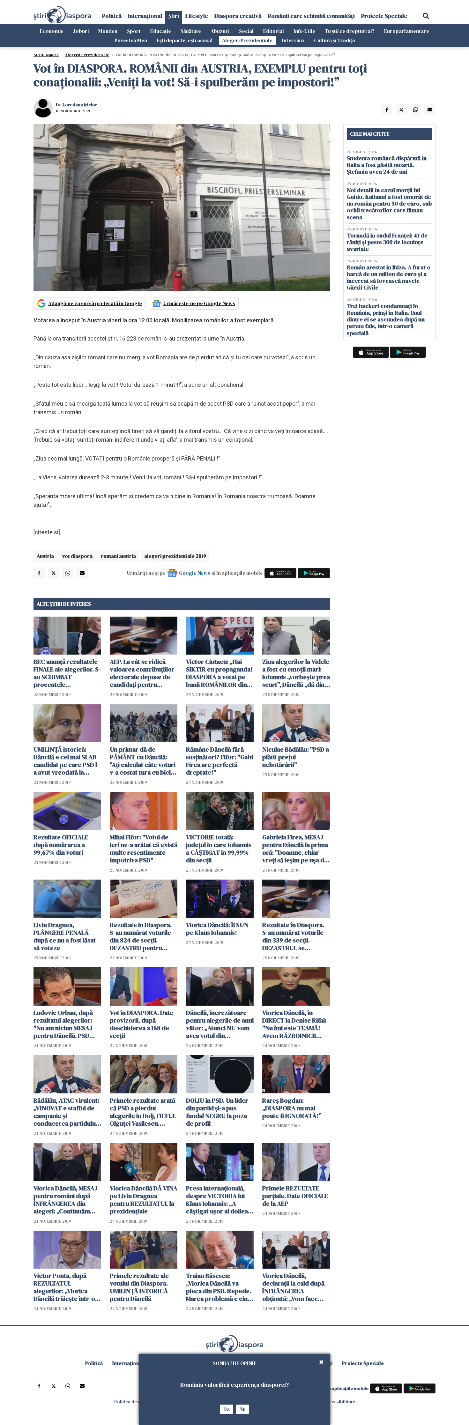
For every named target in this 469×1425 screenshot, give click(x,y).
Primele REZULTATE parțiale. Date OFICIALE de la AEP (295, 1195)
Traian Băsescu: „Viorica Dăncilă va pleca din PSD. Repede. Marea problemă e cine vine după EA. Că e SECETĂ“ (218, 1287)
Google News (194, 572)
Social (246, 30)
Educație (160, 30)
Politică (112, 16)
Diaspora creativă (237, 16)
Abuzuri (220, 30)
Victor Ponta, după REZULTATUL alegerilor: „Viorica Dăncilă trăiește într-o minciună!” (64, 1287)
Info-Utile (304, 30)
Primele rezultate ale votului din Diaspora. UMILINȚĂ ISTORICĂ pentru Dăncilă (139, 1287)
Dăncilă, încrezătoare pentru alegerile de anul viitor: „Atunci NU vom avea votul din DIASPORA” (220, 1024)
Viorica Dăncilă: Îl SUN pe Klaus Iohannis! (217, 928)
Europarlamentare (406, 30)
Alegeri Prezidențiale (247, 40)
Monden (107, 30)
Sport (134, 30)
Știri (173, 16)
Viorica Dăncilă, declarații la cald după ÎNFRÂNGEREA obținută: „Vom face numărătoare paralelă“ (294, 1287)
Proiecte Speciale (384, 16)
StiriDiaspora (46, 54)
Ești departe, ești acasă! (184, 40)
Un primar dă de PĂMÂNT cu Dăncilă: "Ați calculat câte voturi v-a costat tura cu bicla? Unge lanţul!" (143, 761)
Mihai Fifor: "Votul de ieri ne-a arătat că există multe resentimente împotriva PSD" (143, 848)
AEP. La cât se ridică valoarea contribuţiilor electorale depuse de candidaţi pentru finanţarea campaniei (142, 673)
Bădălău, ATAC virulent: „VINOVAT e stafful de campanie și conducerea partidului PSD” (66, 1112)
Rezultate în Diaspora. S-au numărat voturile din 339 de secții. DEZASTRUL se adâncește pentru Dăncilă (293, 936)
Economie (51, 30)
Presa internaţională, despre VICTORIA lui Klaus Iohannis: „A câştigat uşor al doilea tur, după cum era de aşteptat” (217, 1199)
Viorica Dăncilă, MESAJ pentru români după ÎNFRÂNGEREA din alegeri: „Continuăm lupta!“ (66, 1199)
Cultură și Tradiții (334, 40)
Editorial (273, 30)
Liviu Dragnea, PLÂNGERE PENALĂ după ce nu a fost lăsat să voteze (65, 936)
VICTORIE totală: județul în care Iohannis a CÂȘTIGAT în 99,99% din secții (218, 848)
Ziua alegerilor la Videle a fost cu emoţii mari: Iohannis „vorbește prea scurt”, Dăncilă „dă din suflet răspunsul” (296, 673)
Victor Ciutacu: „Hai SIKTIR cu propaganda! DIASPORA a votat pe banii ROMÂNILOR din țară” (219, 673)
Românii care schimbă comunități (311, 16)
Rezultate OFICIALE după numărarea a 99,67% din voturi (61, 844)
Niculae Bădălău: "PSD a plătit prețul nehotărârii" (295, 757)
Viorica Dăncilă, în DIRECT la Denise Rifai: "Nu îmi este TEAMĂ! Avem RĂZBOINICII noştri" (294, 1024)
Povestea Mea (131, 40)
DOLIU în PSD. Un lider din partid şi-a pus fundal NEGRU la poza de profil (217, 1112)
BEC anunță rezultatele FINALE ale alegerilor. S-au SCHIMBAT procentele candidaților (67, 673)
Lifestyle (196, 16)
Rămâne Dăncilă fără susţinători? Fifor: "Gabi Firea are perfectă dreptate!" (219, 761)
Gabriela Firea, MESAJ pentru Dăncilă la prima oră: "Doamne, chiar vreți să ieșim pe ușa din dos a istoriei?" (295, 848)
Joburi (81, 30)
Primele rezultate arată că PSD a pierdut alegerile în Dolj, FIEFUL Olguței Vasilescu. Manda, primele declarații (143, 1112)
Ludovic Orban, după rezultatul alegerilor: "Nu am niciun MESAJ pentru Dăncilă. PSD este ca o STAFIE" (63, 1024)
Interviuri (293, 40)
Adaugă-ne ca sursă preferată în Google (95, 303)
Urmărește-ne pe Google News (199, 303)
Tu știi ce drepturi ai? (350, 30)
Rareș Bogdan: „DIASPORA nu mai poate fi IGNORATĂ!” (292, 1108)
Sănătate (191, 30)
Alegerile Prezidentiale (87, 54)
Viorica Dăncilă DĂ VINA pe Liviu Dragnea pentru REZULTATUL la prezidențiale (143, 1199)
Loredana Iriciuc (80, 104)
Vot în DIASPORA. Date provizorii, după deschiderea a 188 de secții (141, 1024)
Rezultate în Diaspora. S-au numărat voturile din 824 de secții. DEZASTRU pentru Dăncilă (141, 936)
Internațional (145, 16)
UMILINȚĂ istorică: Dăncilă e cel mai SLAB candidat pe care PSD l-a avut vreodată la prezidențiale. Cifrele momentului (66, 761)
